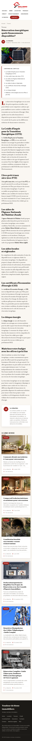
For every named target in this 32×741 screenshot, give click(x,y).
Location (17, 10)
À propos (5, 17)
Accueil (4, 10)
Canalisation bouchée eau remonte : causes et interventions (11, 541)
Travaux (25, 10)
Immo (11, 10)
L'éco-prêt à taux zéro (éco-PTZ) (15, 76)
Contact (15, 17)
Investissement (13, 14)
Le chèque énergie (11, 90)
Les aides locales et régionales (14, 83)
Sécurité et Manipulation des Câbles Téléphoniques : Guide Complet (13, 630)
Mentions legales (12, 721)
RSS (20, 721)
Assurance (24, 14)
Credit (4, 14)
